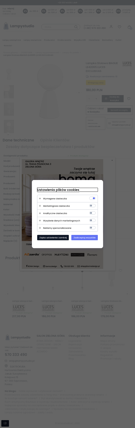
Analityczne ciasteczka (55, 213)
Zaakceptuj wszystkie (85, 237)
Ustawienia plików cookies (58, 190)
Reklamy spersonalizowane (57, 227)
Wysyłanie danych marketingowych (61, 220)
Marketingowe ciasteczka (56, 205)
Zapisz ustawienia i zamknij (53, 237)
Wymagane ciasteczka (55, 198)
